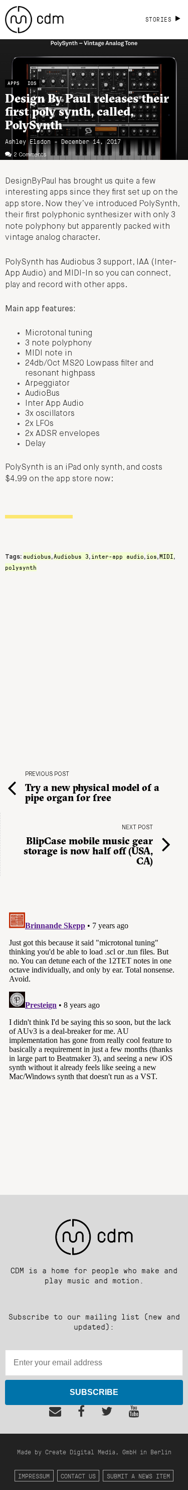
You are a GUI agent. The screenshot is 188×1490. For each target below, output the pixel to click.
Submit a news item (138, 1475)
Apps (14, 83)
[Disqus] (94, 1034)
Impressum (34, 1475)
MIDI (166, 556)
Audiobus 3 (71, 556)
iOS (32, 83)
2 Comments (30, 155)
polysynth (21, 567)
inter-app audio (117, 556)
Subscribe (94, 1392)
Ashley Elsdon (28, 141)
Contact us (78, 1475)
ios (151, 556)
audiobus (37, 556)
